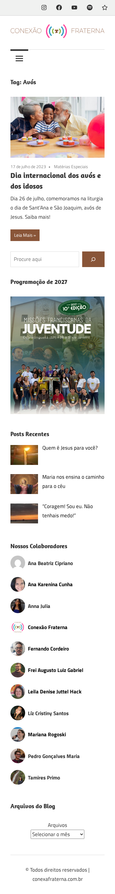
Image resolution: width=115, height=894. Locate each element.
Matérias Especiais (71, 166)
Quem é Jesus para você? (70, 448)
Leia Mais (23, 235)
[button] (57, 355)
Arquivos (57, 825)
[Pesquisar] (93, 259)
